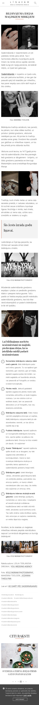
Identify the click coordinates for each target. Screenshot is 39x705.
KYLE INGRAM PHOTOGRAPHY (19, 572)
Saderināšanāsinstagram (11, 618)
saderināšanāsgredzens (11, 608)
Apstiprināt (20, 699)
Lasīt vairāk (27, 695)
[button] (13, 682)
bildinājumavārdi (8, 595)
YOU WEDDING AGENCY (21, 566)
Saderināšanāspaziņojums (11, 621)
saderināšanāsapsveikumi (24, 598)
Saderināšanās (8, 598)
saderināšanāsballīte (10, 601)
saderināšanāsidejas (10, 615)
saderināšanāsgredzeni (11, 605)
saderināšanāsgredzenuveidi (12, 611)
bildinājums (20, 595)
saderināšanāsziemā (10, 625)
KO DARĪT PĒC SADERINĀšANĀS (22, 586)
